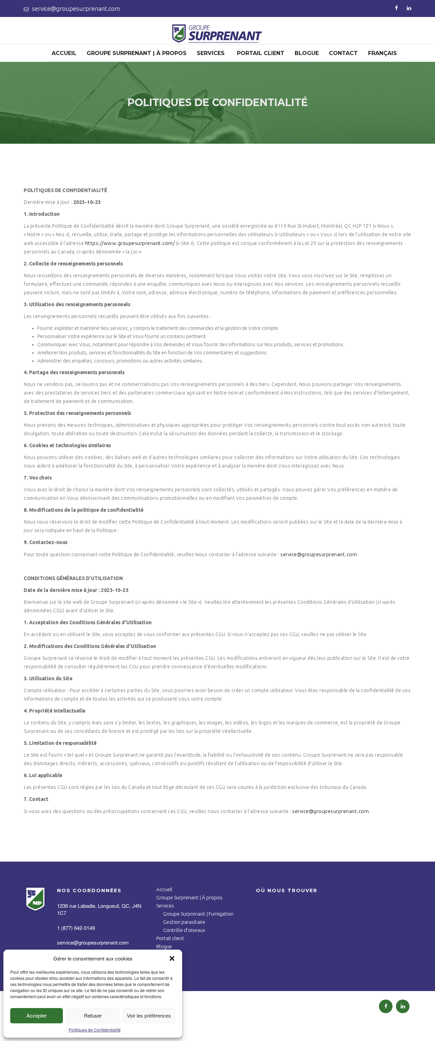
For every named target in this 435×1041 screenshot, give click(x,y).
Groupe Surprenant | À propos (137, 53)
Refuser (93, 1015)
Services (211, 53)
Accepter (37, 1015)
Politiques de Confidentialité (95, 1030)
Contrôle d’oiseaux (184, 930)
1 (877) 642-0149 (76, 927)
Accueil (64, 53)
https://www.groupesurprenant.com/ (130, 243)
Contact (343, 53)
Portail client (260, 53)
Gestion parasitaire (184, 922)
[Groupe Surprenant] (217, 37)
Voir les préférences (149, 1015)
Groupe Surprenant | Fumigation (198, 914)
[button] (172, 958)
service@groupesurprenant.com (76, 8)
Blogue (307, 53)
